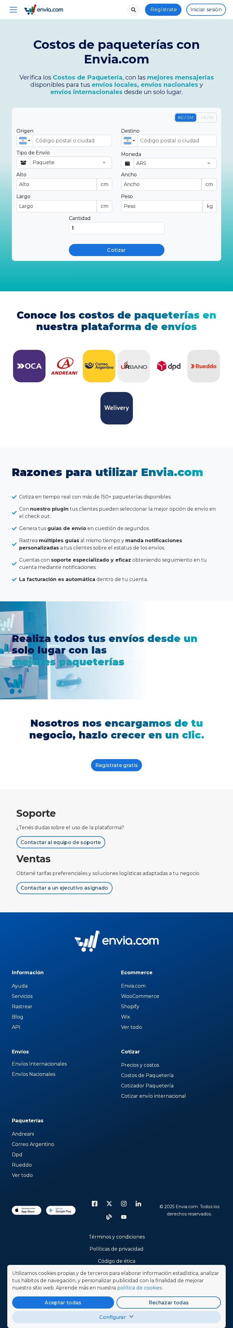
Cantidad (80, 218)
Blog (17, 1017)
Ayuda (20, 986)
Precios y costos (140, 1065)
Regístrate (163, 9)
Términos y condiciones (117, 1237)
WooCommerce (140, 996)
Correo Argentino (33, 1144)
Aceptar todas (63, 1303)
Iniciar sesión (206, 9)
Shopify (130, 1006)
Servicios (22, 996)
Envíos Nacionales (33, 1074)
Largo (62, 201)
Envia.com (133, 986)
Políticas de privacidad (116, 1249)
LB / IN (207, 117)
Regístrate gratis (116, 765)
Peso (167, 201)
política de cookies (139, 1288)
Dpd (17, 1154)
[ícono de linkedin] (138, 1203)
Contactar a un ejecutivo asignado (64, 888)
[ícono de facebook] (94, 1203)
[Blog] (109, 1217)
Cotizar (116, 250)
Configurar (112, 1317)
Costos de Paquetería (147, 1075)
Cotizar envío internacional (153, 1096)
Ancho (167, 179)
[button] (24, 141)
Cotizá (29, 366)
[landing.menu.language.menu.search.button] (133, 10)
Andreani (23, 1134)
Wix (125, 1017)
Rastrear (22, 1006)
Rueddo (22, 1165)
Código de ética (116, 1261)
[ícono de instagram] (124, 1203)
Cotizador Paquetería (147, 1086)
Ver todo (131, 1027)
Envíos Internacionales (39, 1064)
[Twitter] (109, 1203)
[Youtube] (124, 1217)
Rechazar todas (169, 1303)
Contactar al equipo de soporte (61, 842)
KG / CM (185, 117)
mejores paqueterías (68, 662)
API (16, 1027)
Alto (62, 179)
